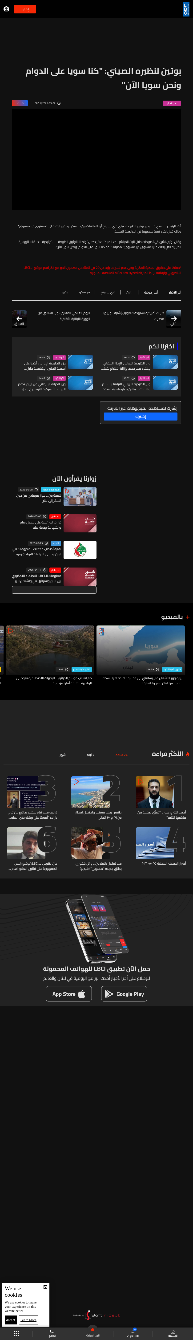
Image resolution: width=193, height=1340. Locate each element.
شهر (63, 754)
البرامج (52, 1335)
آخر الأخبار (144, 357)
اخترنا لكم (161, 346)
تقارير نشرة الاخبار (51, 490)
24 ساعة (122, 754)
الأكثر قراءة (167, 753)
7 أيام (90, 754)
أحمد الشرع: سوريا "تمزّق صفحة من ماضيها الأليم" (161, 815)
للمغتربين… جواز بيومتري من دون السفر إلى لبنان (38, 498)
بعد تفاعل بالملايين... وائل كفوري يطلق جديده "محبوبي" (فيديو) (98, 866)
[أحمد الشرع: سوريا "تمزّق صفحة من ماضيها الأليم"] (161, 798)
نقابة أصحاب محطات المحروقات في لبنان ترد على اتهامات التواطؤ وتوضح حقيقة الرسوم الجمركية (36, 551)
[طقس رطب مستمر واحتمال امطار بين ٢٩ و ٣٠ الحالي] (96, 798)
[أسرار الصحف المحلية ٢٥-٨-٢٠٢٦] (161, 849)
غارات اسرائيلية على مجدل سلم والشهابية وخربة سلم (40, 525)
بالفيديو (172, 617)
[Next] (6, 655)
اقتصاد (56, 543)
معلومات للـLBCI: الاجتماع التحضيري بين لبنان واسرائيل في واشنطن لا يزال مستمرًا (36, 578)
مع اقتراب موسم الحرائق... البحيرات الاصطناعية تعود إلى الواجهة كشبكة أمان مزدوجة (54, 680)
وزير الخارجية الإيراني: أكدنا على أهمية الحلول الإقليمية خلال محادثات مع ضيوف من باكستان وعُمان (44, 366)
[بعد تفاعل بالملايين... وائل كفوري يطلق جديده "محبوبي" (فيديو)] (96, 849)
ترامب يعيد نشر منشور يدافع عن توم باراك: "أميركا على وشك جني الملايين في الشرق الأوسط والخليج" (32, 815)
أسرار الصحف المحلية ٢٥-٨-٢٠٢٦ (164, 863)
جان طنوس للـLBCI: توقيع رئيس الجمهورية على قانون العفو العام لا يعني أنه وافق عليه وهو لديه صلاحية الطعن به (33, 866)
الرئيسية (172, 1335)
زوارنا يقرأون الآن (74, 478)
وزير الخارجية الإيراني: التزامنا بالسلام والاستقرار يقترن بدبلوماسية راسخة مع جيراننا (126, 386)
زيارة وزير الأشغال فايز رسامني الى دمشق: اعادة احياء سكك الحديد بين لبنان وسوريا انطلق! (142, 680)
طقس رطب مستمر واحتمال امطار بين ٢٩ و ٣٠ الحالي (98, 815)
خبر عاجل (55, 517)
